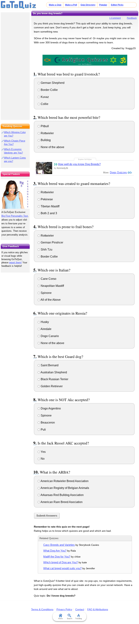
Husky (44, 321)
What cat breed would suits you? (62, 568)
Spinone (46, 292)
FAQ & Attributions (97, 609)
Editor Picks (117, 5)
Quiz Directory (88, 5)
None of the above (52, 147)
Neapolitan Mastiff (52, 285)
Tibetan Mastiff (49, 206)
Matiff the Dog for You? (56, 556)
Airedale (45, 329)
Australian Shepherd (53, 372)
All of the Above (50, 299)
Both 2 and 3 (48, 213)
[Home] (18, 5)
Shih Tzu (46, 249)
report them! (15, 262)
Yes (43, 451)
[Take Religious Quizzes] (85, 60)
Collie (44, 103)
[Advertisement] (15, 65)
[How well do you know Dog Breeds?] (44, 168)
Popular (103, 5)
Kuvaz (44, 96)
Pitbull (44, 126)
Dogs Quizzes (118, 172)
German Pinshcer (51, 242)
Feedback (132, 18)
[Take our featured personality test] (15, 194)
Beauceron (47, 422)
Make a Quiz (55, 5)
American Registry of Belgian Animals (64, 487)
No (42, 458)
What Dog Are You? (54, 550)
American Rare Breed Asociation (61, 502)
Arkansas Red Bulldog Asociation (62, 494)
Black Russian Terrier (54, 379)
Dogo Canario (49, 336)
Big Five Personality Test (14, 216)
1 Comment (115, 18)
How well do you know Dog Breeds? (79, 164)
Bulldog (45, 140)
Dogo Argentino (50, 408)
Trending (78, 618)
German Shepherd (52, 82)
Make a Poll (71, 5)
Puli (43, 429)
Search (69, 618)
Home (60, 618)
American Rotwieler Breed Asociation (64, 481)
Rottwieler (47, 133)
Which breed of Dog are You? (60, 562)
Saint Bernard (49, 365)
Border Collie (49, 89)
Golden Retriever (51, 386)
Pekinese (46, 199)
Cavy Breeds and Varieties (59, 544)
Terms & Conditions (42, 609)
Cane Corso (48, 278)
